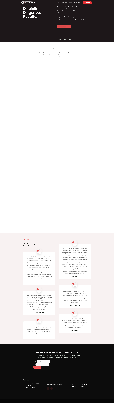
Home (58, 2)
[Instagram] (27, 39)
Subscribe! (37, 367)
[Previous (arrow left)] (1, 407)
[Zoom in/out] (11, 405)
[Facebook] (23, 39)
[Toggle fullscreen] (7, 405)
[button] (64, 26)
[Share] (4, 405)
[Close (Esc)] (1, 405)
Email (35, 361)
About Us (70, 2)
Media (75, 2)
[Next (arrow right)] (4, 407)
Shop (79, 2)
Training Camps (64, 2)
